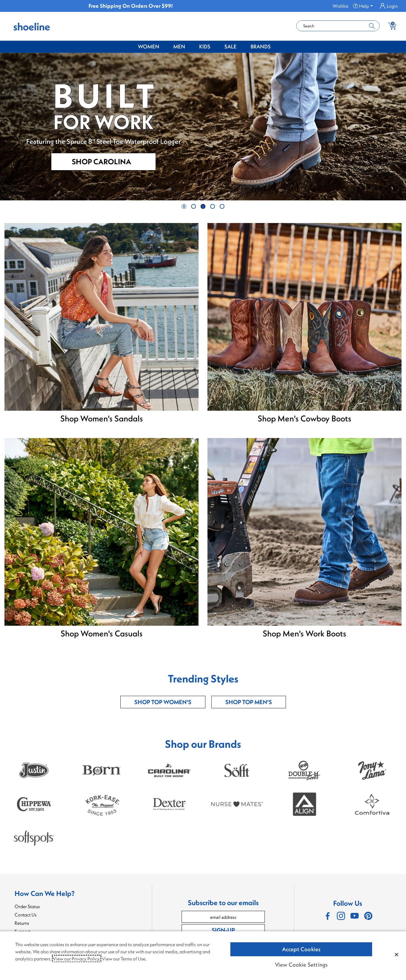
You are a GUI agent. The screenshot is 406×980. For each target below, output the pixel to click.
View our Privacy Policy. (76, 959)
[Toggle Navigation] (163, 46)
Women (148, 46)
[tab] (193, 206)
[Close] (396, 954)
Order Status (27, 906)
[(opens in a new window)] (327, 915)
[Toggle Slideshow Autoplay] (184, 206)
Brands (261, 46)
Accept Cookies (301, 949)
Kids (204, 46)
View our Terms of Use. (124, 959)
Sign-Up (223, 930)
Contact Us (26, 915)
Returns (22, 923)
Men (179, 46)
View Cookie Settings (301, 964)
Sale (230, 46)
